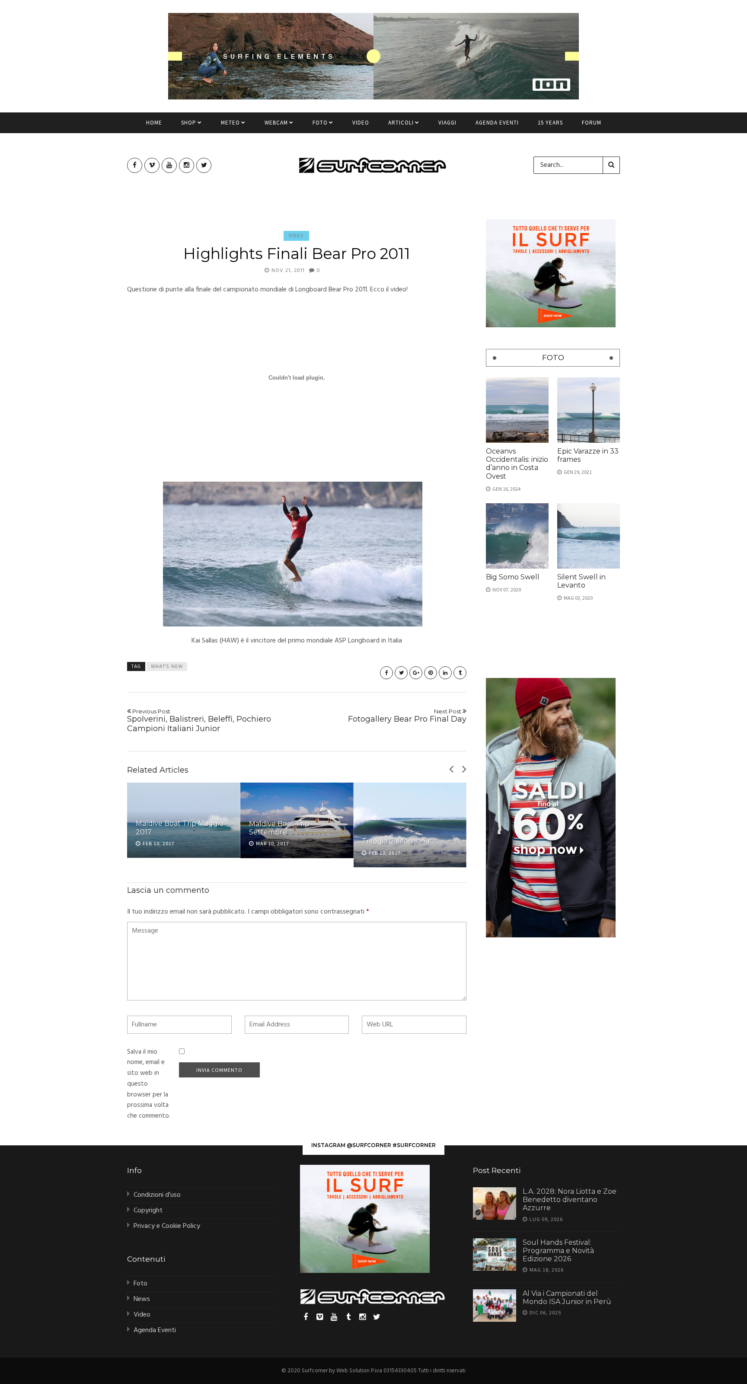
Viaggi (447, 122)
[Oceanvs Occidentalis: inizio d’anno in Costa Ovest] (517, 410)
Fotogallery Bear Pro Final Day (407, 716)
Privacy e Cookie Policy (167, 1226)
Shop (188, 122)
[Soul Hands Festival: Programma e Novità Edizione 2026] (494, 1254)
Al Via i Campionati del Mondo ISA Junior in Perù (567, 1297)
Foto (320, 122)
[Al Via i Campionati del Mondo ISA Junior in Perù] (494, 1305)
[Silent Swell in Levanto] (588, 536)
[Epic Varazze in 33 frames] (588, 410)
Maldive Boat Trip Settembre (279, 828)
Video (360, 122)
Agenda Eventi (497, 122)
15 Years (550, 122)
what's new (167, 667)
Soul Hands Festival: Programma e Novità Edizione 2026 (558, 1250)
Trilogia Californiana (396, 841)
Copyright (148, 1210)
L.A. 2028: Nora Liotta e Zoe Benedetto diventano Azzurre (569, 1199)
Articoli (401, 122)
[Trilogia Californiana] (409, 825)
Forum (591, 122)
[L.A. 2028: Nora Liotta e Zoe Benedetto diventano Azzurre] (494, 1203)
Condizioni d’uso (157, 1195)
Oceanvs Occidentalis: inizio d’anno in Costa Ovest (517, 463)
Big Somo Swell (513, 577)
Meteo (230, 122)
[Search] (611, 165)
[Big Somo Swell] (517, 536)
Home (154, 122)
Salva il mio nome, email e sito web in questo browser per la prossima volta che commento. (148, 1084)
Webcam (276, 122)
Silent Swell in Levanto (581, 581)
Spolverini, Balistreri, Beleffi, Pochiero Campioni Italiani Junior (199, 720)
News (142, 1299)
